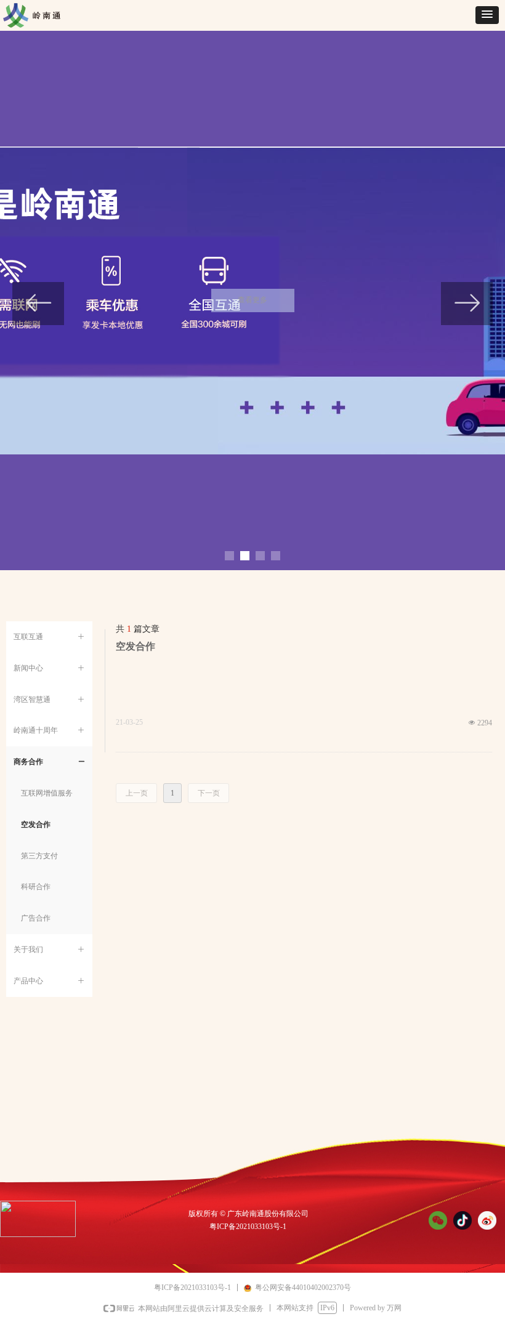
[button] (487, 15)
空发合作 (135, 646)
